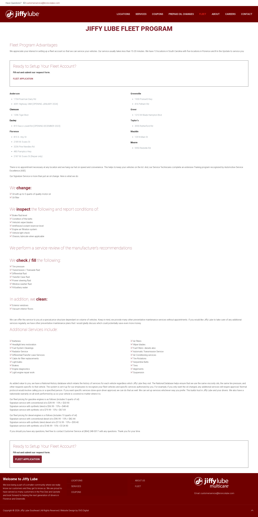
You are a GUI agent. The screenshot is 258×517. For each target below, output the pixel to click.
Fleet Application (27, 459)
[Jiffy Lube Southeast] (23, 14)
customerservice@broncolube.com (43, 3)
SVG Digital (83, 510)
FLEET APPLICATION (23, 78)
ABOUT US (140, 480)
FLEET (138, 486)
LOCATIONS (76, 480)
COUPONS (76, 492)
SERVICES (76, 486)
